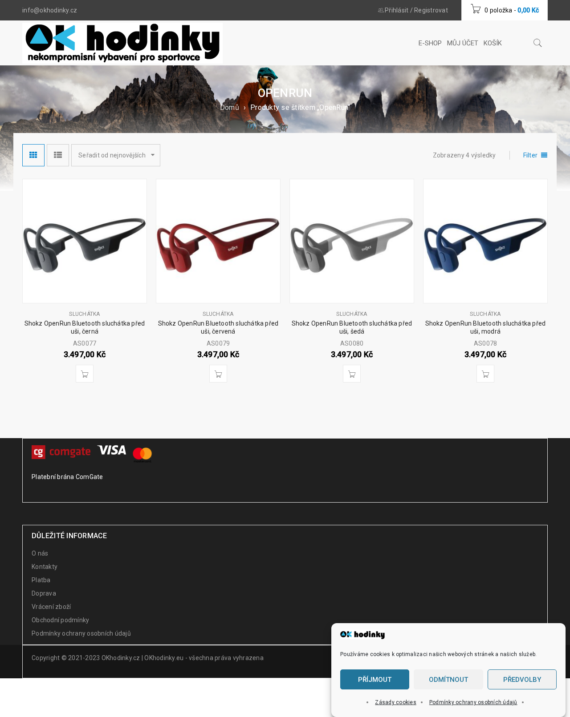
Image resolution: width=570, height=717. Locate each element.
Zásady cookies (395, 702)
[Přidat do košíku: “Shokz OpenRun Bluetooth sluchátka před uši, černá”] (85, 374)
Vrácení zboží (51, 606)
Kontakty (44, 566)
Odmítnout (448, 680)
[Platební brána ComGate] (62, 451)
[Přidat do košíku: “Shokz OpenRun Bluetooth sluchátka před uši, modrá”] (485, 374)
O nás (40, 553)
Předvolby (522, 680)
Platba (41, 580)
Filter (530, 155)
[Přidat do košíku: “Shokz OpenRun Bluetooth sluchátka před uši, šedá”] (352, 374)
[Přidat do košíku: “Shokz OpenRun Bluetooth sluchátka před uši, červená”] (218, 374)
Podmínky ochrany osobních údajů (473, 702)
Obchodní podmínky (60, 620)
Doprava (44, 593)
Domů (229, 107)
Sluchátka (84, 314)
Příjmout (374, 680)
